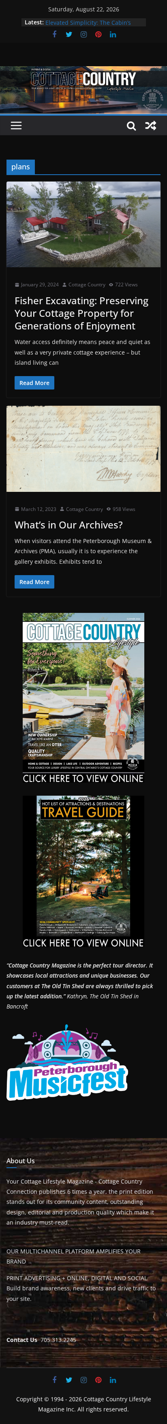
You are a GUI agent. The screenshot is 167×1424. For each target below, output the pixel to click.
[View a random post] (151, 125)
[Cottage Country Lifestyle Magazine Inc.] (83, 71)
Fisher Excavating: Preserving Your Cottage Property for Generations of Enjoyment (81, 313)
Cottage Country (87, 284)
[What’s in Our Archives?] (83, 448)
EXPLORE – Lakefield (72, 22)
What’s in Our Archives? (69, 524)
